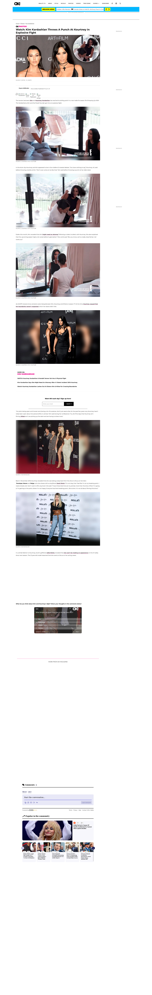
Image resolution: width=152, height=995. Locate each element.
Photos (22, 23)
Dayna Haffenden (24, 88)
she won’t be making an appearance (76, 553)
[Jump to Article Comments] (17, 94)
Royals (63, 3)
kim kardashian (30, 23)
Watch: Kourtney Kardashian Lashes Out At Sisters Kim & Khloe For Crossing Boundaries (47, 386)
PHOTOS (70, 3)
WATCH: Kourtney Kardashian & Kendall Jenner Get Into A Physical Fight (41, 378)
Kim (31, 100)
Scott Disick (61, 483)
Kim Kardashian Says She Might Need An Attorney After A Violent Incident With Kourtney (47, 382)
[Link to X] (120, 3)
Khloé (23, 416)
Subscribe (105, 3)
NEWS (50, 3)
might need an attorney (50, 234)
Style (56, 3)
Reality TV (42, 3)
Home (17, 23)
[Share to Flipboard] (33, 94)
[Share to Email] (38, 94)
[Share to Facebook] (22, 94)
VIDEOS (78, 3)
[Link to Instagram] (116, 3)
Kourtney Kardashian (43, 100)
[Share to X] (27, 94)
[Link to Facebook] (112, 3)
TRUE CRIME (86, 3)
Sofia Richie (51, 553)
